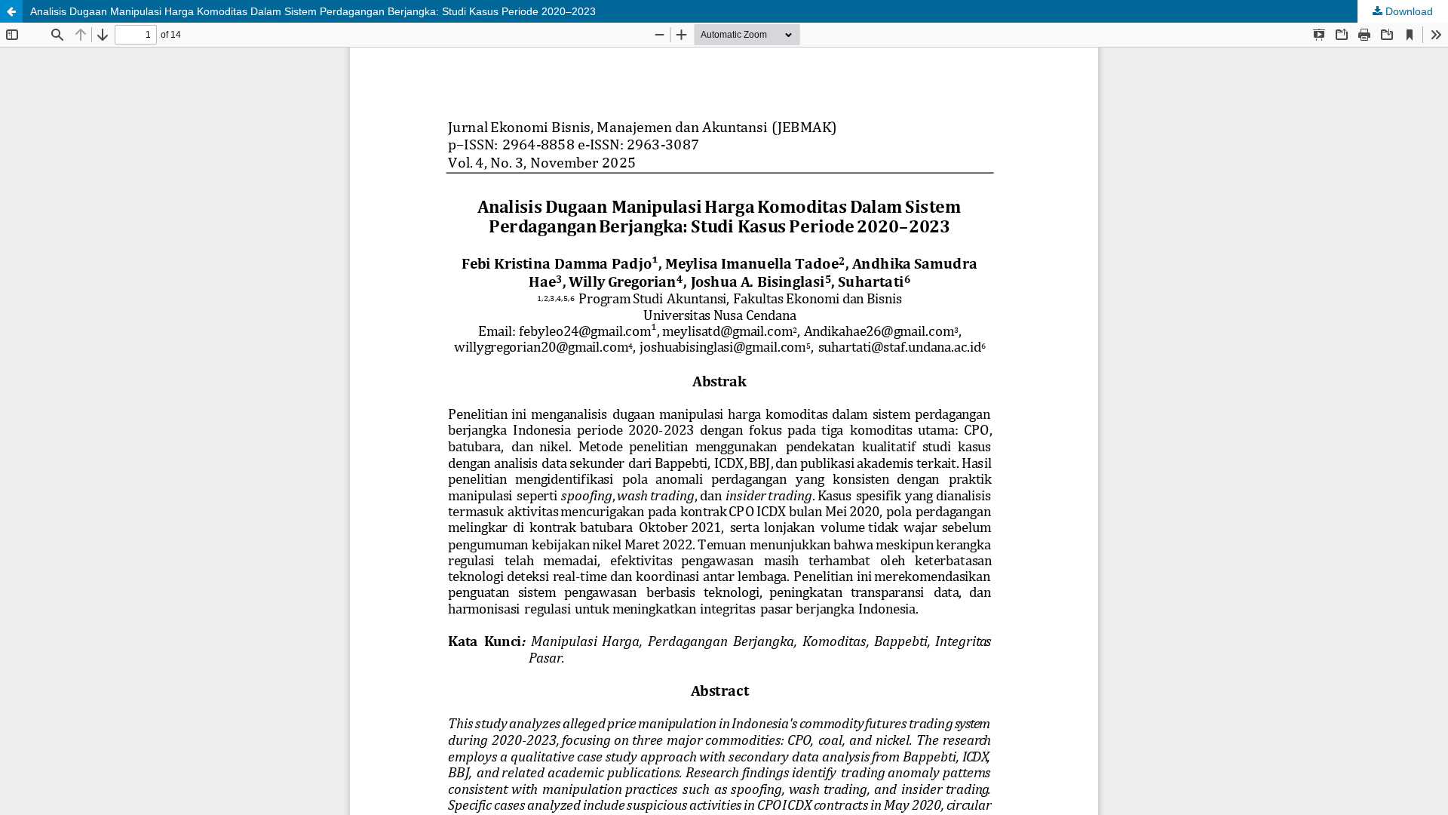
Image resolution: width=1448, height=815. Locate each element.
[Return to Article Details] (11, 11)
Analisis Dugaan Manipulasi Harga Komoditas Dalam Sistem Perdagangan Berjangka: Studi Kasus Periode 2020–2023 (313, 11)
